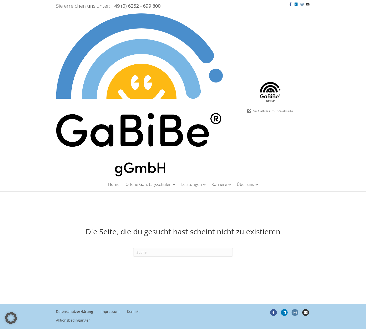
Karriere (219, 184)
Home (114, 184)
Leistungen (191, 184)
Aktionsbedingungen (73, 320)
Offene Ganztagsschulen (148, 184)
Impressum (110, 311)
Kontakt (133, 311)
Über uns (245, 184)
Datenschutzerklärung (74, 311)
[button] (11, 318)
